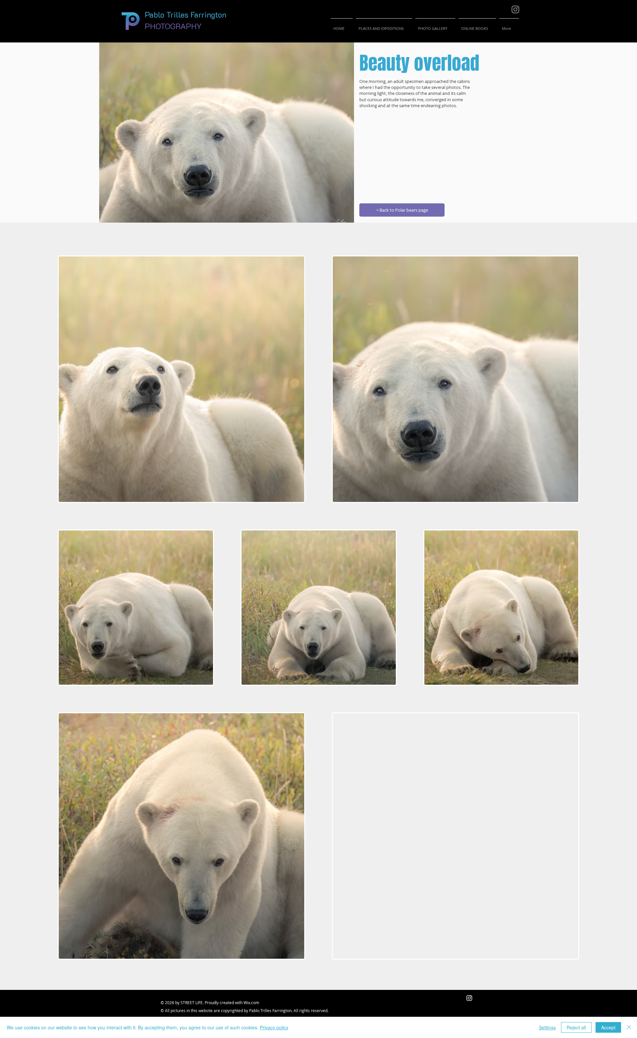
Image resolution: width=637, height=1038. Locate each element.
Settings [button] (547, 1027)
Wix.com (251, 1002)
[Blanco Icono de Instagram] (469, 998)
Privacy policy (274, 1027)
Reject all (576, 1027)
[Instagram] (515, 9)
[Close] (629, 1027)
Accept (608, 1027)
